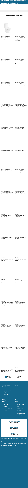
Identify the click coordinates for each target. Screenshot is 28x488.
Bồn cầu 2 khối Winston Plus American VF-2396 (20, 84)
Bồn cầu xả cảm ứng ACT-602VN (19, 216)
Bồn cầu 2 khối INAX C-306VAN (20, 238)
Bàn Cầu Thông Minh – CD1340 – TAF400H (6, 326)
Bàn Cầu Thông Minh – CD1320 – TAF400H (20, 348)
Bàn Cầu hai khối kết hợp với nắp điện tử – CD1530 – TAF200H (7, 304)
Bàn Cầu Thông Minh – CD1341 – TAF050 (20, 303)
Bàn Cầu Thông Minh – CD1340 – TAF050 (20, 326)
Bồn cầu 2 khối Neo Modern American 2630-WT (20, 194)
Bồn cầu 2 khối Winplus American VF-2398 (7, 128)
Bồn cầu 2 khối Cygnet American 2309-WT (20, 171)
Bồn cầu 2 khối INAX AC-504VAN (7, 260)
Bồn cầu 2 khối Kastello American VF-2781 (6, 171)
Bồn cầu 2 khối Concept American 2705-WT (7, 193)
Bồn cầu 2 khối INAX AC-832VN (21, 281)
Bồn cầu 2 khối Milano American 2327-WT (20, 149)
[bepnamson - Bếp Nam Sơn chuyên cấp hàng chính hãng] (14, 7)
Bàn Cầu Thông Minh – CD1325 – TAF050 (6, 348)
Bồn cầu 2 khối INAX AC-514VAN (21, 260)
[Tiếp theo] (22, 377)
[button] (2, 7)
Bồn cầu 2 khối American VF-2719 (7, 38)
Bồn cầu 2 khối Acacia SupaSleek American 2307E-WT (20, 39)
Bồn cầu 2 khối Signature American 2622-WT (7, 61)
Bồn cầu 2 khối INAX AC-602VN (7, 281)
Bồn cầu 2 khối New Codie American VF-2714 (7, 149)
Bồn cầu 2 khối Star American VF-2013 (19, 128)
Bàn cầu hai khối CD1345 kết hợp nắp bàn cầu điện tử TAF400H (7, 370)
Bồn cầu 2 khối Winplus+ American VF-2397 (21, 106)
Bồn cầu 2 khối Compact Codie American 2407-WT (21, 62)
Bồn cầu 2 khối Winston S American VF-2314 (7, 84)
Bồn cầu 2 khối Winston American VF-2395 (7, 106)
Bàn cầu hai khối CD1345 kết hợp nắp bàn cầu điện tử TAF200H (21, 370)
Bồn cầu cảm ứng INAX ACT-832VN (6, 216)
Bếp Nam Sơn (14, 434)
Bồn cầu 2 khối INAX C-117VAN (6, 238)
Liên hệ (6, 394)
